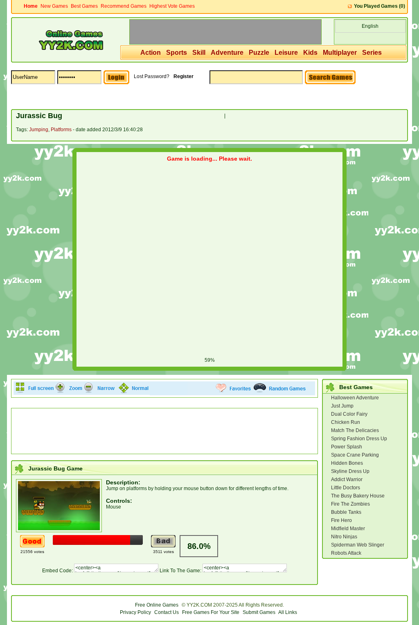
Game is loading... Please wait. (209, 158)
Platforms (61, 129)
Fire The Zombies (350, 504)
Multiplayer (340, 52)
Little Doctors (345, 488)
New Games (54, 6)
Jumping (38, 129)
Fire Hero (341, 520)
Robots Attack (346, 553)
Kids (310, 52)
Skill (198, 52)
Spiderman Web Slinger (357, 545)
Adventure (227, 52)
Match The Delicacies (355, 430)
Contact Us (166, 612)
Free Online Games (156, 605)
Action (150, 52)
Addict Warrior (347, 479)
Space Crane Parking (355, 455)
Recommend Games (123, 6)
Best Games (84, 6)
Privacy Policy (135, 612)
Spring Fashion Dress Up (359, 438)
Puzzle (259, 52)
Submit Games (259, 612)
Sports (176, 52)
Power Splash (346, 447)
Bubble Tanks (346, 512)
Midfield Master (348, 528)
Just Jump (342, 406)
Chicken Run (345, 422)
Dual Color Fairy (349, 414)
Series (372, 52)
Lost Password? (151, 76)
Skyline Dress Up (350, 471)
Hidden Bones (347, 463)
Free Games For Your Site (210, 612)
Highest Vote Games (172, 6)
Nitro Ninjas (344, 537)
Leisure (286, 52)
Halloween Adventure (355, 398)
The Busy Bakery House (358, 496)
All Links (287, 612)
